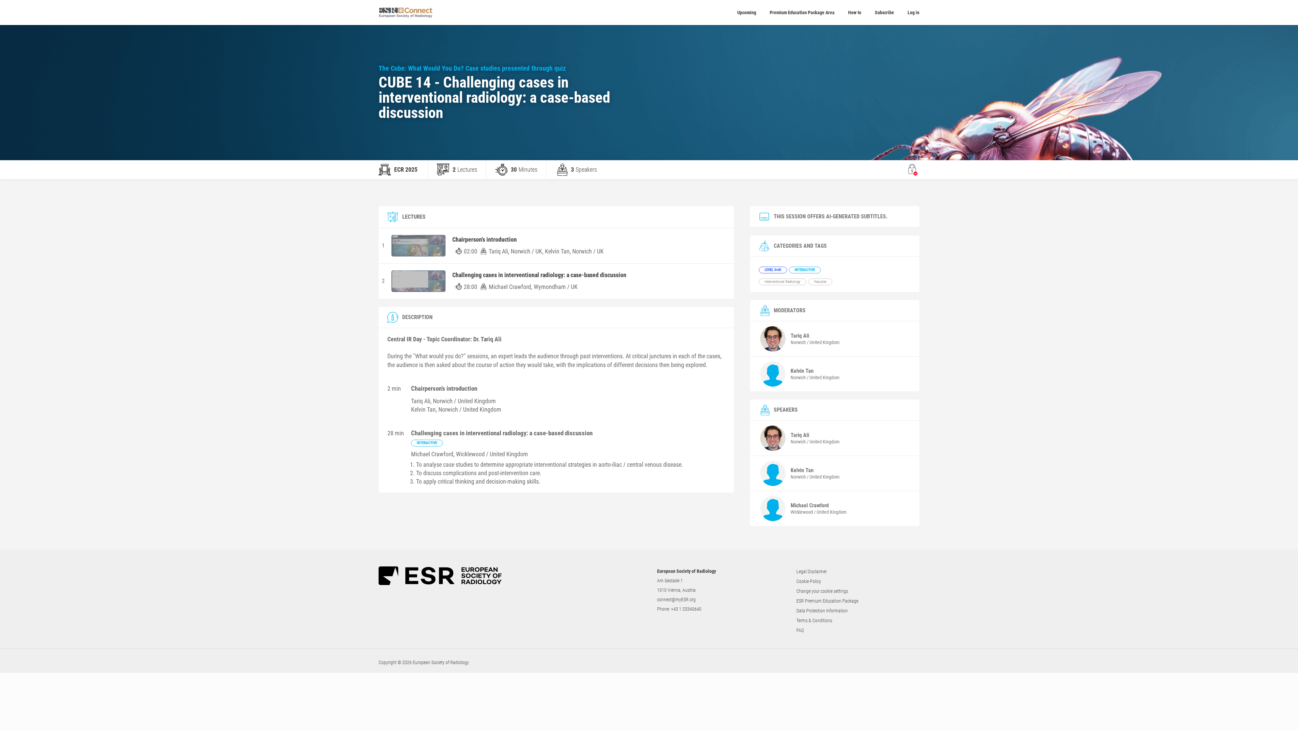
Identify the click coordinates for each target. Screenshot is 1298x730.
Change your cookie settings (822, 591)
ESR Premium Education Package (827, 601)
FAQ (800, 630)
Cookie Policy (808, 581)
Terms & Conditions (814, 620)
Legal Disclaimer (811, 571)
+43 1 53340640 (686, 609)
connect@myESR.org (676, 599)
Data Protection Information (822, 610)
